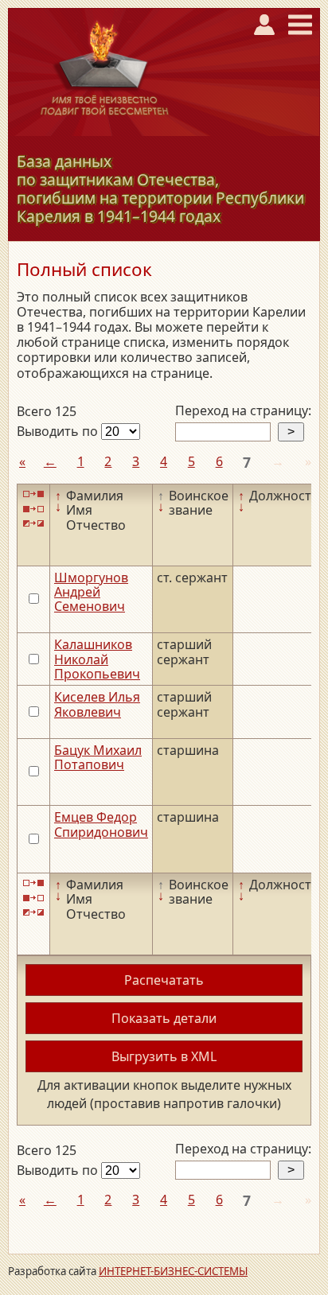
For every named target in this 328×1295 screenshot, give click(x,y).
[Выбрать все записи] (33, 494)
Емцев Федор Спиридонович (101, 824)
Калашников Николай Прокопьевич (97, 659)
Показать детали (164, 1018)
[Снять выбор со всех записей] (33, 509)
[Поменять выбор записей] (33, 524)
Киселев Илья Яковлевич (97, 704)
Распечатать (164, 980)
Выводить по (59, 431)
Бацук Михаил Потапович (98, 757)
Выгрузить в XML (164, 1056)
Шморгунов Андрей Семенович (91, 592)
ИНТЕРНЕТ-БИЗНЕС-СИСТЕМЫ (173, 1271)
